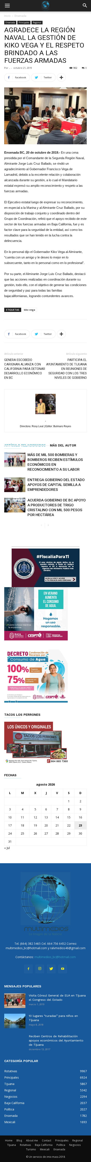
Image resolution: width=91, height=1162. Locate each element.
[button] (85, 5)
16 (80, 817)
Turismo (31, 1149)
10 (10, 817)
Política (61, 1145)
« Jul (7, 848)
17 (10, 825)
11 (22, 817)
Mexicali (45, 1149)
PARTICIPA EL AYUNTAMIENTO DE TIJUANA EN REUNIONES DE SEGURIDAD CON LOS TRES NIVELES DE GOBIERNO (66, 369)
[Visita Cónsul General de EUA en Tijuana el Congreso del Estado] (14, 1000)
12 (35, 817)
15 (68, 817)
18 (22, 825)
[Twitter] (51, 969)
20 (46, 825)
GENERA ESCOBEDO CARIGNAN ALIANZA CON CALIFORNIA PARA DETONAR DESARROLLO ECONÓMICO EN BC (24, 369)
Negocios (75, 1145)
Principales (24, 22)
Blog (19, 1140)
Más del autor (63, 445)
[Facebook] (28, 969)
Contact (46, 1140)
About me (32, 1140)
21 (57, 825)
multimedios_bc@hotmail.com (55, 957)
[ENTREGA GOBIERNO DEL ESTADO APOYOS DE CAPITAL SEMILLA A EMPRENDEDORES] (14, 484)
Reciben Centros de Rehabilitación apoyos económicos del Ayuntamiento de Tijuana (56, 1040)
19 (35, 825)
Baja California (43, 1145)
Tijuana (11, 1145)
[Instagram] (40, 969)
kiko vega (29, 309)
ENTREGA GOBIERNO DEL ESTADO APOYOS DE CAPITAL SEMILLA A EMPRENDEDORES (56, 485)
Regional (37, 22)
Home (8, 1140)
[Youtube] (62, 969)
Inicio (7, 16)
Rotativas (25, 1145)
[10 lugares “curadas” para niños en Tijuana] (14, 1021)
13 (46, 817)
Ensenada (20, 16)
